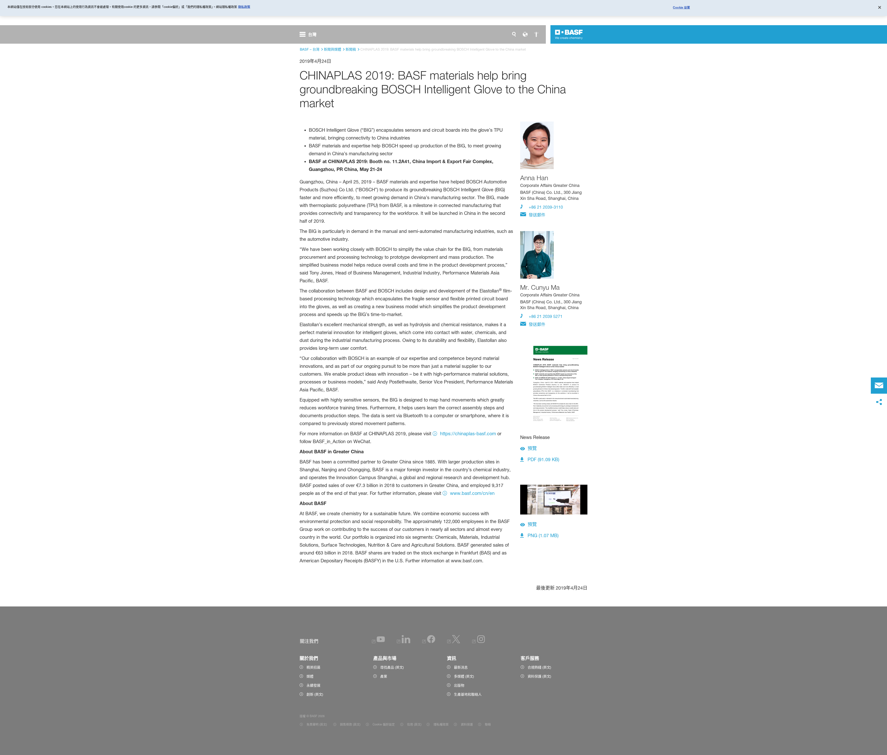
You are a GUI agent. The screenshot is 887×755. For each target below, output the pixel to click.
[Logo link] (569, 34)
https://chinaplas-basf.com (468, 433)
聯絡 (488, 724)
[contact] (879, 386)
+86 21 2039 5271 (545, 316)
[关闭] (880, 7)
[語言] (525, 34)
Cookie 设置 (681, 7)
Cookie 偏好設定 (384, 724)
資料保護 (467, 724)
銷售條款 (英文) (350, 724)
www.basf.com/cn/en (472, 493)
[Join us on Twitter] (453, 641)
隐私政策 (244, 7)
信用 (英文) (414, 724)
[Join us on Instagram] (478, 641)
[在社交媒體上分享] (879, 402)
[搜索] (514, 34)
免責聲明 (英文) (317, 724)
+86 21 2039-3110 (545, 207)
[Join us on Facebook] (428, 641)
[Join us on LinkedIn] (403, 641)
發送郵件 (536, 214)
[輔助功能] (536, 34)
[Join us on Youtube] (378, 641)
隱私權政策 (441, 724)
